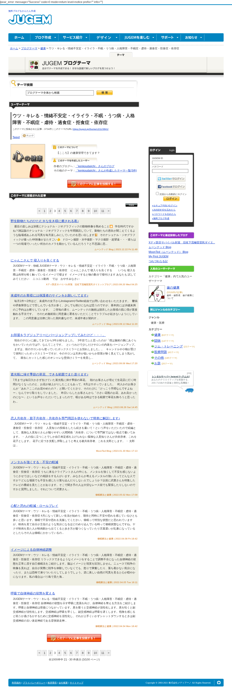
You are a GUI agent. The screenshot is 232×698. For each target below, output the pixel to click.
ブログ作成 (44, 37)
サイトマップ (76, 682)
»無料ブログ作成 (160, 218)
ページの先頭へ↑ (219, 682)
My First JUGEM (158, 256)
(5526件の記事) (175, 292)
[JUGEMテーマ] (121, 54)
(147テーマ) (168, 341)
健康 (157, 335)
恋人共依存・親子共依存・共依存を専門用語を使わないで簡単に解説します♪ (65, 418)
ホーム (19, 37)
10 (95, 211)
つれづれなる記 (158, 261)
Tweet (16, 137)
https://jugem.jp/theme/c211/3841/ (91, 129)
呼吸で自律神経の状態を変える (33, 593)
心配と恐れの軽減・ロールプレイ (34, 506)
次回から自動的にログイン (173, 194)
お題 (157, 363)
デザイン (105, 37)
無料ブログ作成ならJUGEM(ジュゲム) (30, 22)
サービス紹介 (74, 37)
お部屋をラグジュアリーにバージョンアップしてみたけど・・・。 (58, 335)
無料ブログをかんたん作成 (22, 11)
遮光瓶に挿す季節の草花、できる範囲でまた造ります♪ (49, 374)
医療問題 (160, 352)
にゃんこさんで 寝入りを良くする (35, 260)
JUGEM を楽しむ (138, 37)
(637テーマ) (168, 335)
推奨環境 (52, 682)
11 (102, 211)
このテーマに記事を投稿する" (74, 638)
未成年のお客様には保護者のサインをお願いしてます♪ (49, 295)
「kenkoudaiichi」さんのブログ (94, 166)
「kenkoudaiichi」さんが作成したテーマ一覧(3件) (106, 170)
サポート (169, 37)
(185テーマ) (171, 358)
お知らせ (192, 37)
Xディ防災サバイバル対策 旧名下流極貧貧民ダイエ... (182, 242)
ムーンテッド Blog (160, 247)
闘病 (157, 340)
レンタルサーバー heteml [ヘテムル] (170, 376)
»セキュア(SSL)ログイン (164, 205)
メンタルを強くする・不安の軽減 (34, 462)
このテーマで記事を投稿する (94, 184)
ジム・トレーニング (168, 346)
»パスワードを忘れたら (164, 214)
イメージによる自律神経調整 (31, 549)
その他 (159, 357)
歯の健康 (173, 287)
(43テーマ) (173, 352)
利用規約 (16, 682)
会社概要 (63, 682)
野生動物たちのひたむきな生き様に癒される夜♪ (45, 221)
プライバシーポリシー (34, 682)
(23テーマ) (189, 346)
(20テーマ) (167, 363)
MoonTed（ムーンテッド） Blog (168, 252)
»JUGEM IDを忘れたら (164, 210)
